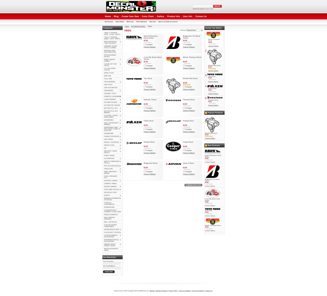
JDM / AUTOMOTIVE (110, 87)
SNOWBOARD (108, 133)
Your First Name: (108, 261)
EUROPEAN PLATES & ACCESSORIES (111, 240)
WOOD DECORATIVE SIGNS (111, 249)
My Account (109, 21)
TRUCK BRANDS (109, 82)
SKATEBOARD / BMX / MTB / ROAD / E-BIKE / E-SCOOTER (111, 129)
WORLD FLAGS (108, 145)
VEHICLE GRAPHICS (111, 214)
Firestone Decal (189, 100)
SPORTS (106, 195)
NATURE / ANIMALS (110, 187)
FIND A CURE (108, 169)
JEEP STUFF (108, 84)
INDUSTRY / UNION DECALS (110, 151)
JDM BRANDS (108, 91)
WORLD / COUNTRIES (111, 142)
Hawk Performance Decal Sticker (151, 37)
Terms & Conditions (185, 291)
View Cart (152, 21)
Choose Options (150, 47)
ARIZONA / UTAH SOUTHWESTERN (110, 51)
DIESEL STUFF (109, 73)
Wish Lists (130, 21)
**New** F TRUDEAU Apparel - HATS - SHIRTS (112, 37)
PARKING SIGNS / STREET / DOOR (109, 244)
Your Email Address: (109, 266)
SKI (104, 148)
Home (127, 26)
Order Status (119, 21)
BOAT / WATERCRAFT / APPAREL (111, 123)
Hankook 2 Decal (150, 100)
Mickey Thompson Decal (192, 57)
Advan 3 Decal (188, 163)
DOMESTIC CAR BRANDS (112, 96)
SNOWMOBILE (108, 120)
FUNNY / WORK (109, 155)
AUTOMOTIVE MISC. (110, 102)
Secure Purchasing (198, 291)
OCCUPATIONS (108, 158)
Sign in (160, 21)
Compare (149, 44)
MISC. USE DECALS (110, 222)
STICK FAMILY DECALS (111, 189)
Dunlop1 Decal (149, 142)
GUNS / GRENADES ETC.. (110, 176)
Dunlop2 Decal (188, 121)
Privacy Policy (173, 291)
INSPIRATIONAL (109, 207)
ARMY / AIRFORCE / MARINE (110, 172)
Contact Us (208, 291)
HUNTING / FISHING (110, 181)
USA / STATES (108, 139)
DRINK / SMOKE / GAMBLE (109, 60)
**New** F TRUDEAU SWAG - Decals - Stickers (112, 33)
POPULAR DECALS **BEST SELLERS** (110, 42)
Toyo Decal (148, 78)
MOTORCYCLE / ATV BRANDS (110, 111)
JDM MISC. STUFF (110, 93)
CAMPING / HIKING (110, 183)
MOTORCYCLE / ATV (110, 108)
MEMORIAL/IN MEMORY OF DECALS (111, 199)
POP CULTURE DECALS (111, 166)
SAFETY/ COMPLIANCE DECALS (111, 162)
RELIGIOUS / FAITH (110, 192)
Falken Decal (148, 121)
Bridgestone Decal (150, 163)
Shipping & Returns (162, 291)
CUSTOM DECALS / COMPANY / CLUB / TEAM (112, 210)
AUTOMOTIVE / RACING (112, 105)
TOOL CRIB (108, 79)
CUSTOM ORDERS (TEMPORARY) (110, 225)
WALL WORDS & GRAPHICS (109, 218)
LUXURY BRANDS (109, 99)
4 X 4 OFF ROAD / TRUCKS (110, 69)
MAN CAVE (107, 76)
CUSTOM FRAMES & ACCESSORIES (110, 236)
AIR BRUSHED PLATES (111, 229)
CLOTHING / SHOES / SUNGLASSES (110, 116)
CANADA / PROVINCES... (111, 136)
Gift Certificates (141, 21)
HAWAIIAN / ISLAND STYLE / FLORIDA (110, 46)
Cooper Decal (188, 142)
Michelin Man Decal (190, 78)
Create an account (171, 21)
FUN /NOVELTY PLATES (111, 232)
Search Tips (209, 9)
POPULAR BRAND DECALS (110, 55)
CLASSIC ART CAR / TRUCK (110, 64)
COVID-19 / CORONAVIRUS (109, 203)
